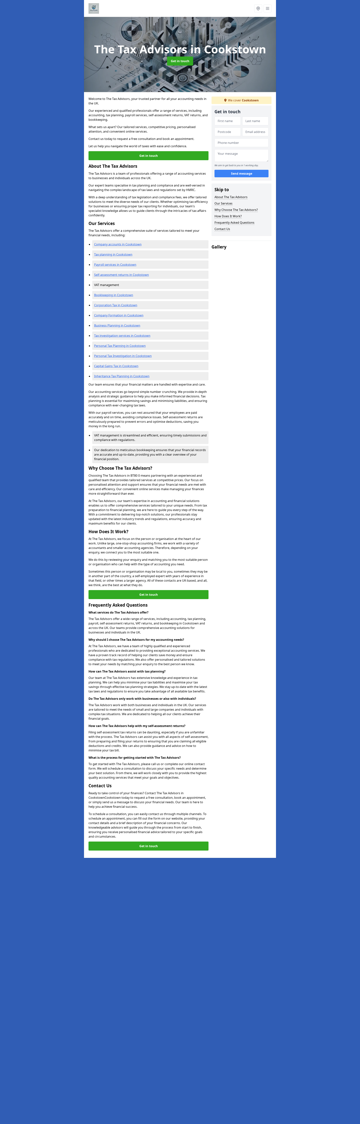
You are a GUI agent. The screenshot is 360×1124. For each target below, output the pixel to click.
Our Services (223, 203)
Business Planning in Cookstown (117, 325)
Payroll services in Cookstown (115, 265)
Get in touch (180, 61)
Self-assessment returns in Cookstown (121, 275)
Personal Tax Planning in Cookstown (120, 346)
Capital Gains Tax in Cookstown (116, 366)
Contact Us (222, 229)
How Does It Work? (228, 216)
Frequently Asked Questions (234, 222)
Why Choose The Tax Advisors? (236, 210)
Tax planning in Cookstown (113, 254)
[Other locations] (258, 8)
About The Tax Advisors (231, 197)
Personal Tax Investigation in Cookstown (123, 356)
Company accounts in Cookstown (118, 244)
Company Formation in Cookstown (118, 315)
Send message (241, 174)
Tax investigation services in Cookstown (122, 336)
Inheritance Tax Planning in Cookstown (121, 376)
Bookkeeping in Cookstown (113, 295)
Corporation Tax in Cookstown (115, 305)
